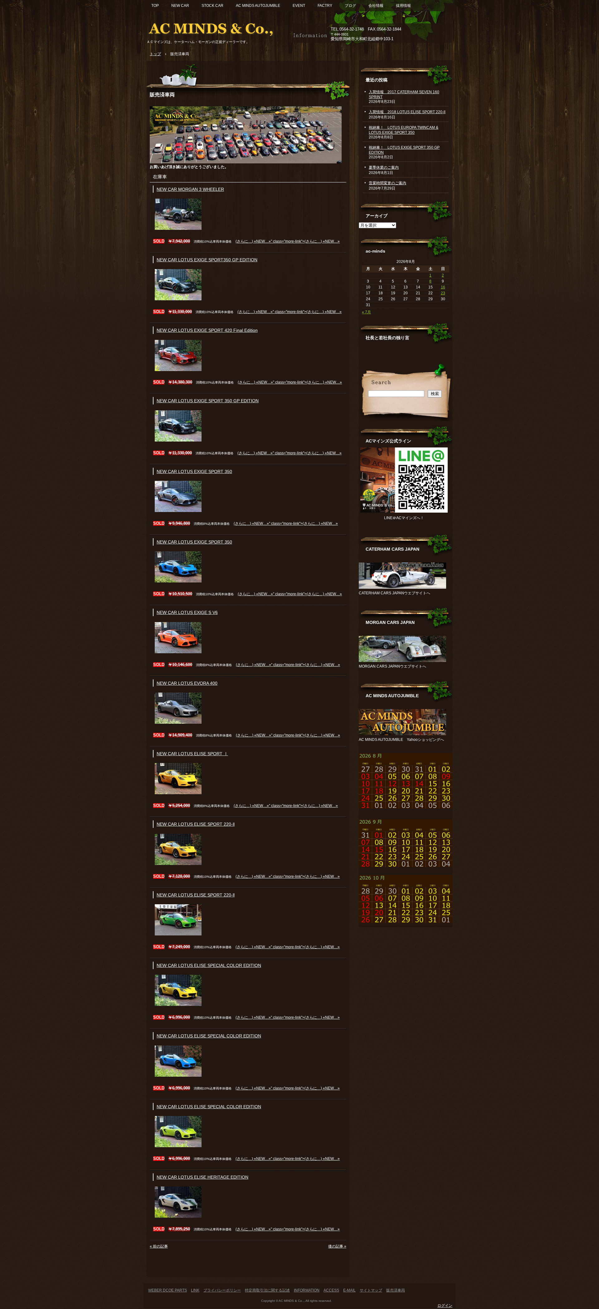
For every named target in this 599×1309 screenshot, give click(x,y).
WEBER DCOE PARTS (167, 1290)
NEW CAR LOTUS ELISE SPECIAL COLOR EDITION (209, 965)
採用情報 (403, 5)
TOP (155, 5)
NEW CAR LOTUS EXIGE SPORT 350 (194, 471)
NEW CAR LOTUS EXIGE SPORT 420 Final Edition (207, 330)
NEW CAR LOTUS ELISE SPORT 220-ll (196, 824)
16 (443, 287)
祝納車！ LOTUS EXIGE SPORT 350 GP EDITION (404, 150)
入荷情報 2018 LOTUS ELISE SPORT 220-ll (407, 112)
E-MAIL (349, 1290)
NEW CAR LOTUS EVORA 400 (187, 683)
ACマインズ (218, 27)
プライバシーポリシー (222, 1290)
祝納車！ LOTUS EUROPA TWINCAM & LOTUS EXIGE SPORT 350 (403, 130)
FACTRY (325, 5)
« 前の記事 (159, 1246)
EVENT (299, 5)
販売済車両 (162, 94)
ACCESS (331, 1290)
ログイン (444, 1305)
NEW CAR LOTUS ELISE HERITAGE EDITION (202, 1177)
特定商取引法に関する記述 (267, 1290)
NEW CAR (180, 5)
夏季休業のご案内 (384, 167)
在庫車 (160, 176)
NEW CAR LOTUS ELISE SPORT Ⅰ (192, 753)
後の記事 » (337, 1246)
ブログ (350, 5)
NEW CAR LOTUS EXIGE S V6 (187, 612)
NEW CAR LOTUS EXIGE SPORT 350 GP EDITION (208, 400)
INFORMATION (306, 1290)
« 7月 (366, 312)
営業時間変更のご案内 (387, 183)
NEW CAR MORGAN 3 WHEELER (190, 189)
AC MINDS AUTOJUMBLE (258, 5)
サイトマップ (371, 1290)
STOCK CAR (212, 5)
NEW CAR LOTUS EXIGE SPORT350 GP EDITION (207, 260)
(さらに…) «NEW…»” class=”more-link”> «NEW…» (288, 241)
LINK (195, 1290)
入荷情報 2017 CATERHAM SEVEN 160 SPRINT (404, 94)
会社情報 (375, 5)
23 (443, 293)
